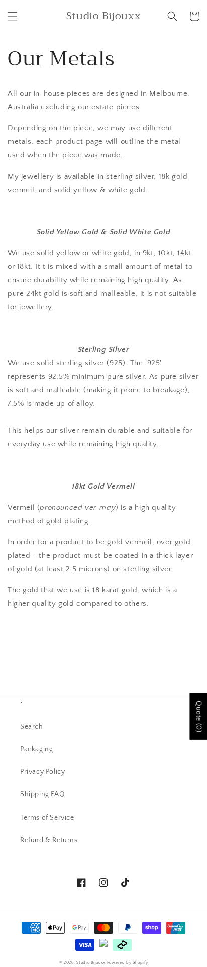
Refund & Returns (49, 840)
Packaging (36, 749)
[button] (13, 16)
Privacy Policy (42, 772)
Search (31, 727)
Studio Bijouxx (91, 962)
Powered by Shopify (127, 962)
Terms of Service (47, 818)
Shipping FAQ (42, 794)
